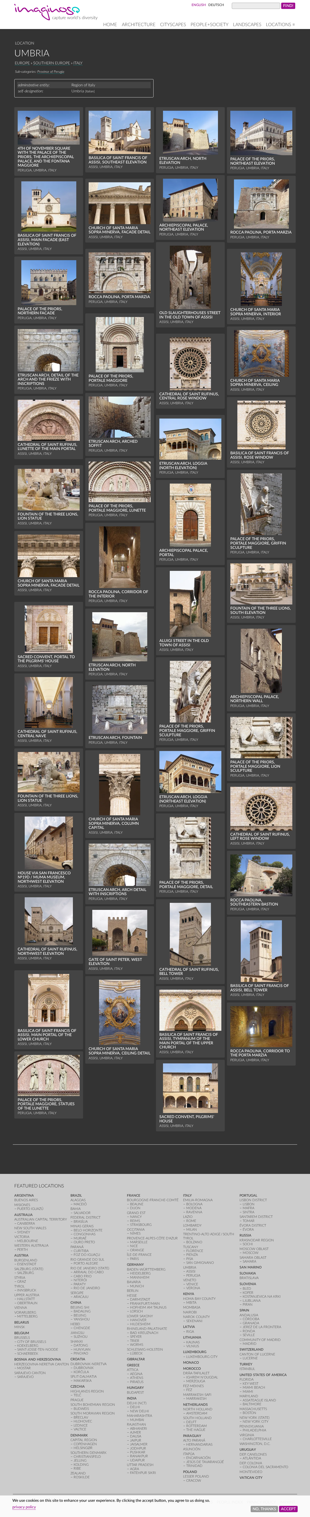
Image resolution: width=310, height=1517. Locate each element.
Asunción (192, 1449)
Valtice (80, 1429)
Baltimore (252, 1404)
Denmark (79, 1435)
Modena (194, 1208)
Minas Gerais (81, 1226)
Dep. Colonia (251, 1463)
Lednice (81, 1425)
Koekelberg (27, 1346)
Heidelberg (140, 1273)
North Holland (197, 1409)
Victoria (21, 1237)
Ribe (77, 1468)
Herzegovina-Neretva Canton (41, 1364)
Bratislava (249, 1278)
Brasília (81, 1221)
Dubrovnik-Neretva (88, 1364)
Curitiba (81, 1251)
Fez (189, 1390)
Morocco (192, 1368)
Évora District (253, 1225)
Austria (21, 1255)
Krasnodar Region (257, 1240)
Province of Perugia (50, 72)
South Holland (197, 1418)
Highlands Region (87, 1391)
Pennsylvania (252, 1426)
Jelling (80, 1460)
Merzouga (195, 1381)
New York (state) (255, 1418)
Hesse (132, 1295)
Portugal (248, 1195)
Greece (133, 1365)
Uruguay (248, 1449)
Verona (193, 1288)
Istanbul (247, 1369)
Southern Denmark (88, 1453)
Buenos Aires (26, 1200)
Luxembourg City (201, 1357)
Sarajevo (25, 1377)
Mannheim (139, 1277)
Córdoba (251, 1319)
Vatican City (251, 1478)
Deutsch (216, 5)
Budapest (135, 1392)
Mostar (24, 1368)
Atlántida (252, 1458)
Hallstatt (26, 1299)
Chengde (82, 1328)
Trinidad (194, 1466)
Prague (77, 1400)
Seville (249, 1335)
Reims (135, 1221)
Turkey (246, 1364)
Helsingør (83, 1448)
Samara (249, 1261)
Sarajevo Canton (30, 1373)
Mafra (248, 1208)
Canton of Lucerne (257, 1354)
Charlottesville (257, 1439)
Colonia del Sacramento (265, 1467)
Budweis (81, 1409)
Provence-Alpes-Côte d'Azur (152, 1238)
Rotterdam (196, 1426)
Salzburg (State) (28, 1269)
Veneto (189, 1280)
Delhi (135, 1407)
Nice (134, 1246)
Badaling (82, 1311)
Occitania (136, 1229)
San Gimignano (200, 1263)
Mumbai (137, 1420)
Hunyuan (82, 1349)
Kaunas (193, 1342)
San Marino (251, 1267)
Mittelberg (27, 1316)
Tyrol (19, 1286)
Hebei (75, 1324)
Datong (81, 1345)
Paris (134, 1259)
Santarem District (256, 1217)
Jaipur (135, 1440)
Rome (191, 1221)
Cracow (193, 1480)
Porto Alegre (86, 1263)
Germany (135, 1265)
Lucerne (250, 1358)
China (75, 1302)
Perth (22, 1250)
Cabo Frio (83, 1276)
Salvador (82, 1213)
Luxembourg (194, 1352)
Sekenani (194, 1321)
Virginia (247, 1435)
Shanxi (76, 1341)
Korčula (81, 1372)
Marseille (138, 1242)
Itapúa (188, 1454)
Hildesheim (140, 1324)
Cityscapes (173, 24)
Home (110, 24)
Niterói (80, 1280)
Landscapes (247, 24)
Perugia (193, 1275)
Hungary (135, 1388)
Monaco (191, 1362)
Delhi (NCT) (137, 1403)
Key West (250, 1383)
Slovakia (248, 1273)
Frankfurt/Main (145, 1303)
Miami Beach (254, 1387)
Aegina (136, 1374)
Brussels (22, 1338)
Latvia (189, 1327)
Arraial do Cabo (89, 1272)
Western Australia (31, 1245)
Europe (22, 63)
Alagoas (77, 1200)
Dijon (135, 1208)
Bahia (75, 1209)
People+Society (209, 24)
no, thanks (264, 1509)
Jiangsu (77, 1333)
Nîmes (135, 1233)
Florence (194, 1251)
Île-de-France (139, 1255)
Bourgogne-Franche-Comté (152, 1200)
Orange (137, 1250)
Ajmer (135, 1432)
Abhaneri (138, 1428)
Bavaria (134, 1282)
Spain (244, 1310)
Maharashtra (139, 1416)
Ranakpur (139, 1456)
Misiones (22, 1205)
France (133, 1195)
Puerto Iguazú (30, 1209)
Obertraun (27, 1303)
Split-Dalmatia (83, 1376)
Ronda (249, 1331)
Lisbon (249, 1204)
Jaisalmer (138, 1444)
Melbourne (27, 1241)
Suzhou (80, 1337)
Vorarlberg (25, 1312)
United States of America (263, 1375)
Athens (136, 1378)
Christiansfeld (87, 1456)
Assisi (190, 1271)
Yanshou (82, 1319)
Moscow (250, 1253)
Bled (247, 1288)
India (132, 1398)
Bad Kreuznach (144, 1333)
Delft (191, 1422)
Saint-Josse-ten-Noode (37, 1349)
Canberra (26, 1223)
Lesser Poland (196, 1476)
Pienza (192, 1255)
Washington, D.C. (255, 1444)
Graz (21, 1281)
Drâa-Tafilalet (196, 1373)
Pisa (189, 1259)
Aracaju (81, 1297)
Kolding (81, 1464)
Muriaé (80, 1238)
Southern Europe (51, 63)
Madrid (249, 1344)
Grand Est (136, 1213)
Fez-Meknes (193, 1386)
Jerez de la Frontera (262, 1327)
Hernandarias (199, 1444)
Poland (190, 1472)
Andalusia (249, 1315)
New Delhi (139, 1411)
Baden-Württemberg (146, 1269)
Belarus (21, 1322)
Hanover (138, 1320)
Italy (78, 63)
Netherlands (195, 1405)
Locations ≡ (280, 24)
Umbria (189, 1267)
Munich (137, 1286)
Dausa (135, 1436)
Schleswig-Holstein (145, 1349)
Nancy (136, 1217)
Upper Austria (26, 1295)
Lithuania (192, 1337)
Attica (132, 1370)
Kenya (188, 1294)
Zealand (78, 1473)
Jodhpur (138, 1448)
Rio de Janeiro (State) (89, 1268)
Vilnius (192, 1346)
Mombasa (191, 1307)
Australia (23, 1215)
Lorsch (136, 1311)
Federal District (85, 1217)
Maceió (80, 1204)
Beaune (136, 1204)
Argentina (24, 1195)
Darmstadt (140, 1299)
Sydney (23, 1232)
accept (288, 1509)
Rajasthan (136, 1424)
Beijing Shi (79, 1307)
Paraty (80, 1284)
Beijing (80, 1315)
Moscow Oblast (254, 1249)
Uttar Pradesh (140, 1465)
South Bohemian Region (92, 1405)
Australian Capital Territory (40, 1219)
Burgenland (25, 1260)
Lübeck (136, 1353)
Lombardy (192, 1225)
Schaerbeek (27, 1353)
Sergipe (77, 1293)
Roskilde (82, 1477)
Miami (248, 1391)
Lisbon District (253, 1200)
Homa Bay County (199, 1299)
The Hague (195, 1430)
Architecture (138, 24)
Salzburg (25, 1273)
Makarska (83, 1381)
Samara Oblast (253, 1257)
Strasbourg (141, 1225)
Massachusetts (253, 1409)
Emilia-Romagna (198, 1200)
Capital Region (83, 1440)
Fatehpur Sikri (143, 1473)
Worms (136, 1345)
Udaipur (137, 1460)
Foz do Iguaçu (87, 1255)
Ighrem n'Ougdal (202, 1377)
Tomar (249, 1221)
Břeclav (81, 1417)
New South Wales (30, 1228)
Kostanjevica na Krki (262, 1296)
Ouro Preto (84, 1242)
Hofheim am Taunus (148, 1307)
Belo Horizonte (88, 1230)
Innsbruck (26, 1290)
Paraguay (192, 1436)
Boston (249, 1413)
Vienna (20, 1308)
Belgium (21, 1333)
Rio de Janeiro (87, 1288)
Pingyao (81, 1353)
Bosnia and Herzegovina (37, 1359)
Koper (248, 1293)
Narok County (196, 1317)
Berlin (133, 1291)
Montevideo (251, 1472)
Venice (192, 1284)
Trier (134, 1341)
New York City (255, 1421)
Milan (191, 1229)
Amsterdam (196, 1413)
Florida (247, 1379)
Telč (77, 1395)
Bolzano (194, 1242)
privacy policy (24, 1507)
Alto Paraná (194, 1440)
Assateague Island (259, 1400)
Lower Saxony (140, 1316)
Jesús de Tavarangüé (205, 1462)
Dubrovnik (84, 1368)
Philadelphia (254, 1430)
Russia (245, 1235)
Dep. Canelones (253, 1454)
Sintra (248, 1212)
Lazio (188, 1217)
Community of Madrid (260, 1340)
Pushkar (137, 1452)
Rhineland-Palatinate (147, 1329)
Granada (251, 1323)
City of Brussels (31, 1342)
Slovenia (248, 1284)
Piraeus (136, 1382)
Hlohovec (83, 1421)
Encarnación (198, 1458)
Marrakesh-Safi (197, 1395)
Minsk (19, 1327)
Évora (248, 1229)
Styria (19, 1278)
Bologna (194, 1204)
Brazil (76, 1195)
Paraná (77, 1247)
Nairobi (190, 1312)
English (199, 5)
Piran (248, 1304)
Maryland (249, 1396)
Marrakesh (196, 1398)
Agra (134, 1469)
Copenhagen (85, 1444)
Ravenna (194, 1212)
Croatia (77, 1359)
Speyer (136, 1337)
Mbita (191, 1302)
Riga (190, 1331)
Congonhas (84, 1234)
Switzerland (252, 1349)
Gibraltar (136, 1359)
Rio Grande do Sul (87, 1259)
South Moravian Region (92, 1413)
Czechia (77, 1386)
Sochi (248, 1244)
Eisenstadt (26, 1264)
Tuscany (190, 1247)
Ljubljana (252, 1301)
